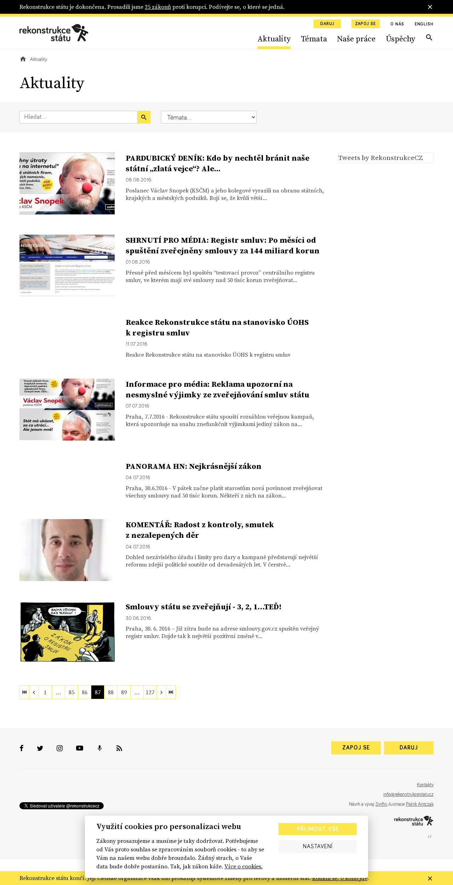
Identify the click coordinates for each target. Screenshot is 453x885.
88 (111, 692)
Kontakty (425, 784)
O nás (397, 24)
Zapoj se (365, 24)
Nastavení (318, 846)
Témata (314, 38)
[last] (171, 692)
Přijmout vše (318, 829)
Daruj (327, 24)
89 (124, 692)
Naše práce (356, 38)
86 (84, 692)
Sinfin (381, 804)
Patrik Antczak (420, 804)
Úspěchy (400, 38)
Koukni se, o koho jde (339, 878)
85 (71, 692)
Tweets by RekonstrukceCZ (380, 157)
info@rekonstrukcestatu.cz (408, 794)
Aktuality (274, 38)
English (424, 24)
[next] (161, 692)
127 (150, 692)
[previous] (34, 692)
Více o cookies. (243, 866)
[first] (24, 692)
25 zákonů (158, 7)
